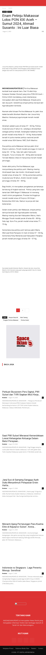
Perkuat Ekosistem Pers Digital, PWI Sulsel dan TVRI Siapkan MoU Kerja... (21, 393)
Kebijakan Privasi (8, 648)
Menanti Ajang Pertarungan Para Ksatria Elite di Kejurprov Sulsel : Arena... (22, 525)
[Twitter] (9, 36)
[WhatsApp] (15, 36)
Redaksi (4, 397)
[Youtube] (32, 640)
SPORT (9, 12)
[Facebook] (4, 36)
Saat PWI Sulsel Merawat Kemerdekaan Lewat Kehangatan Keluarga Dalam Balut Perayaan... (22, 438)
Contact (40, 648)
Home (4, 8)
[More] (25, 36)
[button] (3, 3)
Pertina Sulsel (25, 320)
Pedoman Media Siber (22, 648)
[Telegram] (20, 36)
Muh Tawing (23, 317)
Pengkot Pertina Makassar (10, 320)
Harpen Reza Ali (13, 317)
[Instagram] (20, 640)
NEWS (10, 8)
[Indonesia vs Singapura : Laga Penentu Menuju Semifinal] (23, 555)
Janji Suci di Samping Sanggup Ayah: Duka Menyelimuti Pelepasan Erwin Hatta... (20, 482)
